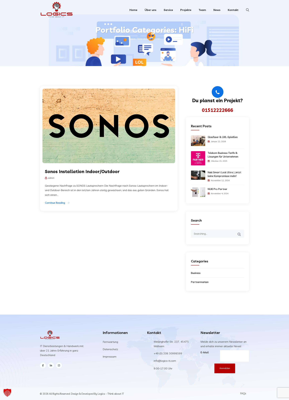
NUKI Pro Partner (217, 189)
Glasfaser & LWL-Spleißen (223, 137)
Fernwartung (110, 341)
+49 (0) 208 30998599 (168, 353)
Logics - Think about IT (111, 393)
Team (202, 10)
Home (133, 10)
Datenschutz (110, 349)
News (216, 10)
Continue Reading (55, 202)
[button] (7, 392)
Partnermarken (200, 282)
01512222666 (217, 110)
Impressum (109, 356)
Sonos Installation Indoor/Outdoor (82, 171)
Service (168, 10)
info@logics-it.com (165, 360)
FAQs (243, 393)
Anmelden (224, 368)
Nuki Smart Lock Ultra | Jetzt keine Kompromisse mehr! (224, 174)
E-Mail (205, 352)
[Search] (241, 231)
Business (196, 273)
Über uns (150, 10)
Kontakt (233, 10)
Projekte (185, 10)
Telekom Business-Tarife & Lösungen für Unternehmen (223, 154)
